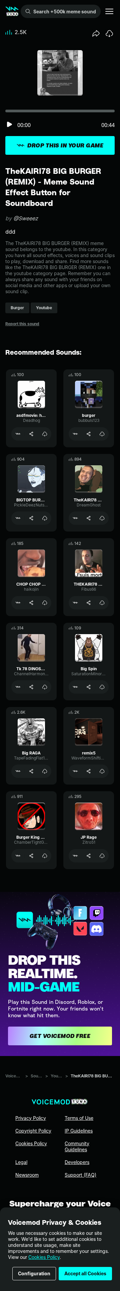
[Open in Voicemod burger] (75, 434)
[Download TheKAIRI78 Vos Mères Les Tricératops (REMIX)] (102, 518)
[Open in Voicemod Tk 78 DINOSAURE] (18, 687)
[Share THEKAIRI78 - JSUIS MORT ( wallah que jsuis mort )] (88, 602)
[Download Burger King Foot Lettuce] (44, 855)
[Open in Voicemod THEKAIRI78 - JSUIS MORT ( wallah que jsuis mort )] (75, 602)
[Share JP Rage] (88, 855)
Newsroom (27, 1175)
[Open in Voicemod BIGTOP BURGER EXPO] (18, 518)
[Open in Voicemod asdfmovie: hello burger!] (18, 434)
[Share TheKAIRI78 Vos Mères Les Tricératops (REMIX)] (88, 518)
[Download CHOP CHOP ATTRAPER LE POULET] (44, 602)
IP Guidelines (79, 1131)
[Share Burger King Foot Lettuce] (31, 855)
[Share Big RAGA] (31, 771)
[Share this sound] (96, 33)
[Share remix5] (88, 771)
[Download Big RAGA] (44, 771)
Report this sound (22, 323)
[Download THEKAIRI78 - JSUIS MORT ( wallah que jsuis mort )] (102, 602)
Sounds (37, 1075)
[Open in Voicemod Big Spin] (75, 687)
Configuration (34, 1273)
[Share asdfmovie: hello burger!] (31, 434)
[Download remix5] (102, 771)
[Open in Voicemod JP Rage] (75, 855)
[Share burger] (88, 434)
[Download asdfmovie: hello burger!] (44, 434)
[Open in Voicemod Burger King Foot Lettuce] (18, 855)
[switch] (9, 124)
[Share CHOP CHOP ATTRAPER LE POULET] (31, 602)
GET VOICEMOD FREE (60, 1036)
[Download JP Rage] (102, 855)
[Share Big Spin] (88, 687)
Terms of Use (79, 1118)
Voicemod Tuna (14, 1075)
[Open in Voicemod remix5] (75, 771)
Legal (21, 1162)
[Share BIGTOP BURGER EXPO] (31, 518)
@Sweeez (25, 218)
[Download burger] (102, 434)
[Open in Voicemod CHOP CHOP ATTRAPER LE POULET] (18, 602)
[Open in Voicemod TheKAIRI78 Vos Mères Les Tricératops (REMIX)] (75, 518)
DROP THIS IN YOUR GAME (65, 145)
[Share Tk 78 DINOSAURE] (31, 687)
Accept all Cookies (85, 1273)
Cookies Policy (44, 1257)
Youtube (57, 1075)
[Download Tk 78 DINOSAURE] (44, 687)
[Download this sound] (109, 33)
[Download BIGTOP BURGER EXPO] (44, 518)
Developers (77, 1162)
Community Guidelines (77, 1146)
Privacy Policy (30, 1118)
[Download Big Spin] (102, 687)
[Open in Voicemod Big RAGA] (18, 771)
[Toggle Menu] (109, 11)
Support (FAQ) (80, 1175)
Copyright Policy (33, 1131)
